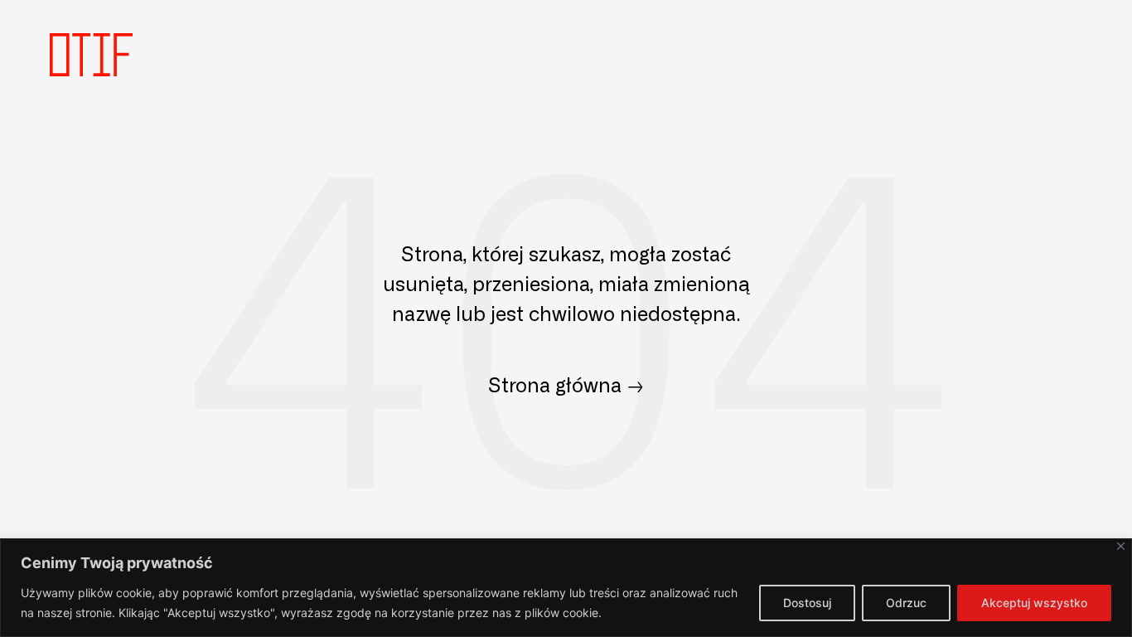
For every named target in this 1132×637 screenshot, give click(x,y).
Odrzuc (906, 603)
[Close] (1121, 546)
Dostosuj (807, 603)
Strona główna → (566, 384)
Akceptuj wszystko (1034, 603)
